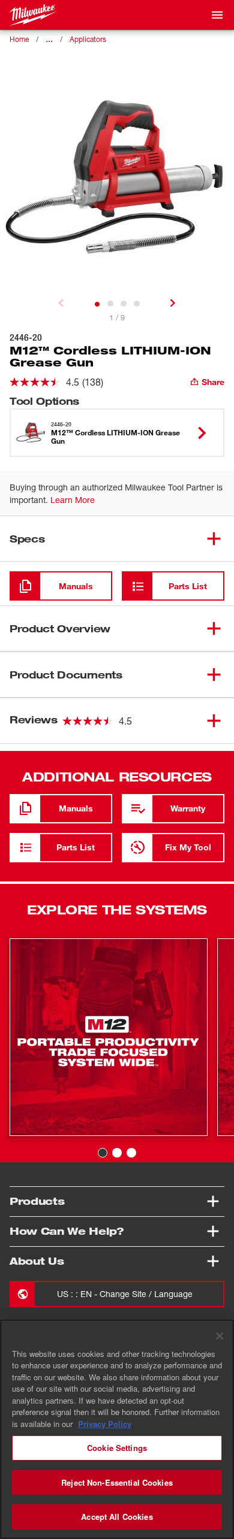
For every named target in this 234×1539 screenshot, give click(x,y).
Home (19, 39)
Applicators (88, 39)
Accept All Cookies (116, 1516)
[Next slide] (173, 303)
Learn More (72, 500)
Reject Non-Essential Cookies (117, 1482)
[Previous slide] (61, 303)
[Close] (219, 1336)
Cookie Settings (117, 1447)
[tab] (97, 304)
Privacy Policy (104, 1423)
